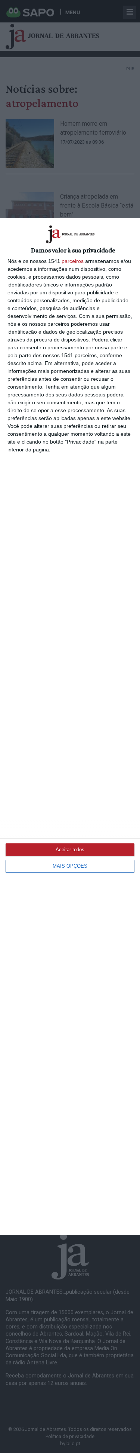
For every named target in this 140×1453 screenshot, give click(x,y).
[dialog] (70, 726)
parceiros (73, 261)
